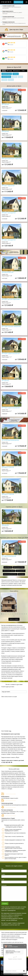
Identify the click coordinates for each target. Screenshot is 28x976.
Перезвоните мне (18, 2)
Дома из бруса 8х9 (8, 567)
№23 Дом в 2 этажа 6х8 (8, 494)
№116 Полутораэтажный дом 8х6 (10, 440)
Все (24, 70)
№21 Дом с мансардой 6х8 (8, 239)
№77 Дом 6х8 (5, 380)
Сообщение (3, 885)
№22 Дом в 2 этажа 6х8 (8, 467)
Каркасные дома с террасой (8, 570)
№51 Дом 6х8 (5, 104)
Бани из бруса (21, 574)
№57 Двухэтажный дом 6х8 (9, 556)
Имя (2, 868)
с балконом (15, 73)
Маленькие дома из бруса (19, 567)
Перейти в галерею (14, 619)
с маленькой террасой (6, 73)
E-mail (2, 879)
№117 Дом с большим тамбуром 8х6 (11, 326)
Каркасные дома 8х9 (20, 570)
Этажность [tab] (17, 70)
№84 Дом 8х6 (5, 525)
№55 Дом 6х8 (5, 131)
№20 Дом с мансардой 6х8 (8, 212)
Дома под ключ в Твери (16, 29)
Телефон (3, 874)
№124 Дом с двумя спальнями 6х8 (11, 353)
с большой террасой (6, 76)
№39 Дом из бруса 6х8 (7, 272)
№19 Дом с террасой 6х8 (8, 185)
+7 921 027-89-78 (6, 2)
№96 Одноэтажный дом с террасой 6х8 (12, 158)
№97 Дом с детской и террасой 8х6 (11, 299)
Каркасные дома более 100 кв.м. (10, 574)
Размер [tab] (10, 70)
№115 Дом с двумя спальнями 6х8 (11, 407)
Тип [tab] (4, 70)
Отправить (4, 903)
